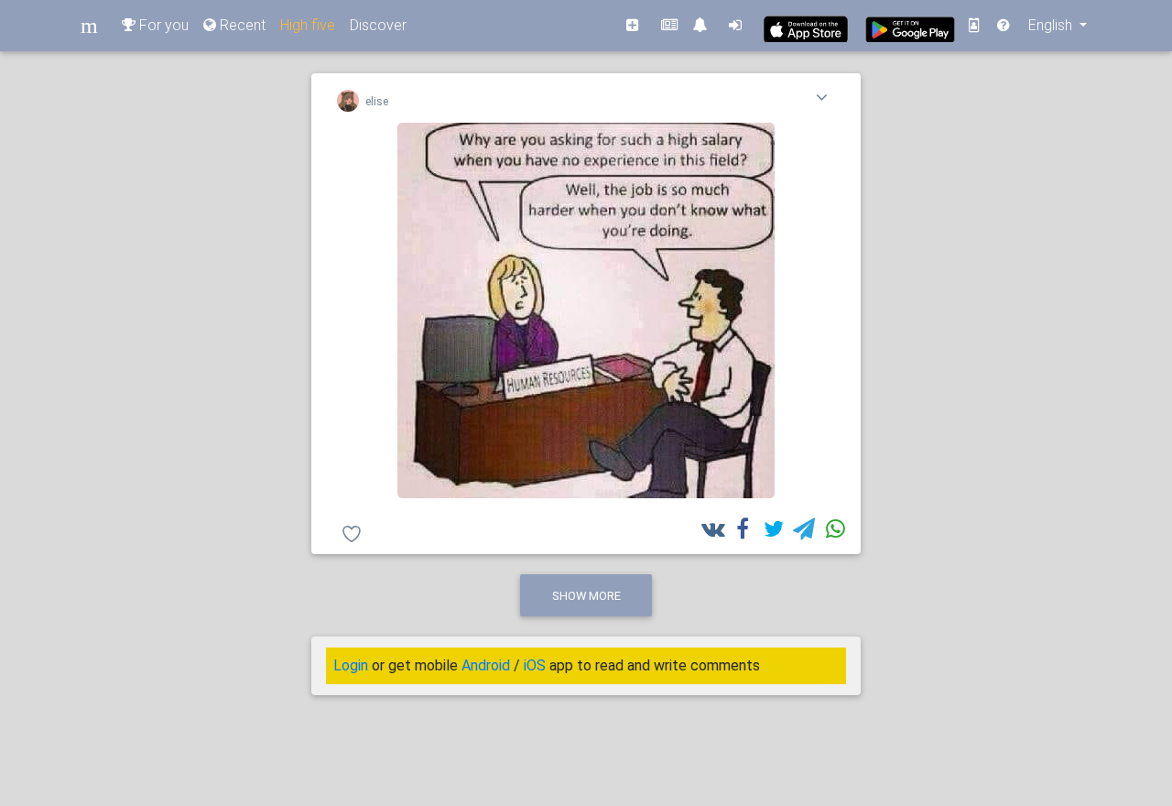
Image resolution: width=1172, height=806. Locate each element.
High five (307, 25)
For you (162, 25)
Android (485, 665)
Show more (586, 596)
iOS (535, 665)
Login (350, 665)
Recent (241, 25)
